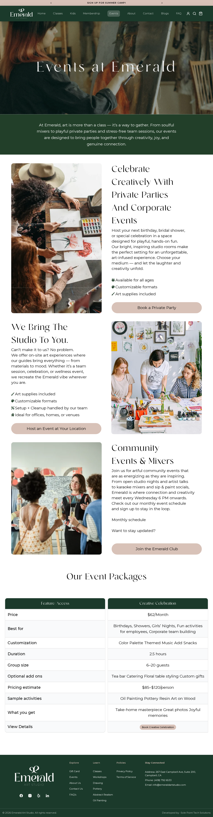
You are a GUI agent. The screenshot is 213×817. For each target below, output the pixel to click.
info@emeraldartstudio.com (169, 784)
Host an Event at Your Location (56, 428)
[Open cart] (201, 13)
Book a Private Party (156, 307)
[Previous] (51, 3)
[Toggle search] (194, 13)
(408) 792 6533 (163, 780)
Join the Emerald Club (157, 548)
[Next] (162, 3)
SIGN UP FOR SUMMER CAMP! (106, 2)
